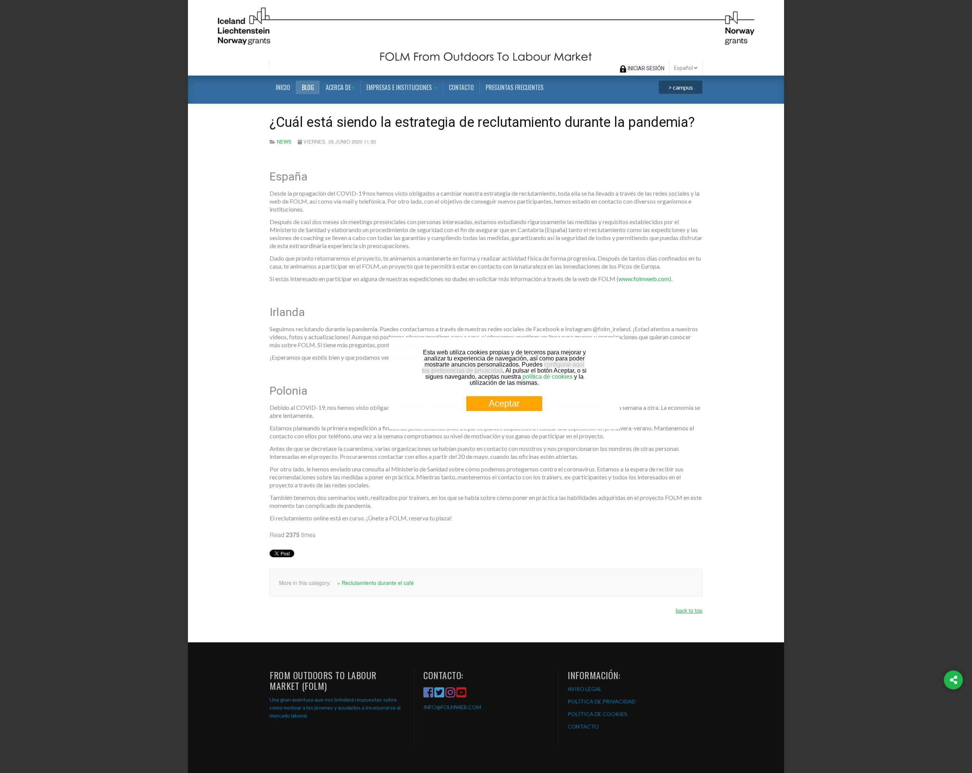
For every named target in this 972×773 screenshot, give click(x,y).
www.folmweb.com (644, 278)
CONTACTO (583, 726)
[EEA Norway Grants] (486, 30)
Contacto (461, 87)
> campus (680, 87)
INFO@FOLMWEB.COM (452, 707)
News (284, 141)
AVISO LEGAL (585, 689)
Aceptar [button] (504, 403)
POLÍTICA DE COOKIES (597, 714)
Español (684, 68)
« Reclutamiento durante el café (375, 582)
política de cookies (547, 376)
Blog (308, 87)
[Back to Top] (953, 710)
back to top (689, 610)
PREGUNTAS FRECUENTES (514, 87)
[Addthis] (953, 679)
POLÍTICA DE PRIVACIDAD (602, 701)
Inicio (283, 87)
